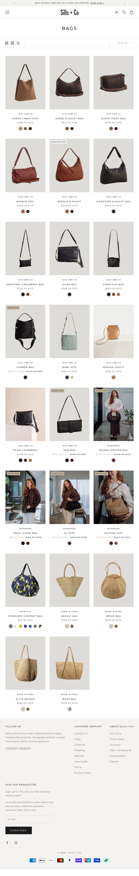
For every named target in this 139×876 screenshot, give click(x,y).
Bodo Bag (69, 699)
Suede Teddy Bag (113, 118)
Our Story (116, 733)
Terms (78, 767)
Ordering (79, 744)
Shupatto (25, 612)
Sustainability (118, 755)
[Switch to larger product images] (6, 43)
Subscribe (18, 830)
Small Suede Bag (25, 533)
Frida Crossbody (25, 450)
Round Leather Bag (113, 450)
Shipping (79, 750)
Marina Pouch (113, 367)
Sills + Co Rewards (120, 750)
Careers (114, 761)
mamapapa (113, 446)
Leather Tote (113, 533)
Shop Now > (97, 3)
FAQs (77, 739)
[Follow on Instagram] (16, 842)
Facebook (11, 747)
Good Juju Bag (113, 284)
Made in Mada (69, 612)
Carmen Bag (25, 367)
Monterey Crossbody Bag (25, 284)
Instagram (25, 747)
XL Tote (69, 533)
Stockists (115, 744)
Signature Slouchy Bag (113, 201)
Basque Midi (25, 201)
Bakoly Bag (69, 616)
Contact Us (80, 733)
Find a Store (117, 739)
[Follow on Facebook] (7, 842)
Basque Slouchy (69, 201)
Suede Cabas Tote (25, 118)
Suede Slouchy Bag (69, 118)
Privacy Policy (82, 772)
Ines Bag (69, 450)
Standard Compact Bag (25, 616)
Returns (79, 755)
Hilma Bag (69, 284)
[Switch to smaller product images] (12, 43)
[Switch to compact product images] (18, 43)
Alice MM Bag (25, 699)
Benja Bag (113, 616)
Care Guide (80, 761)
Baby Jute (69, 367)
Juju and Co (25, 114)
